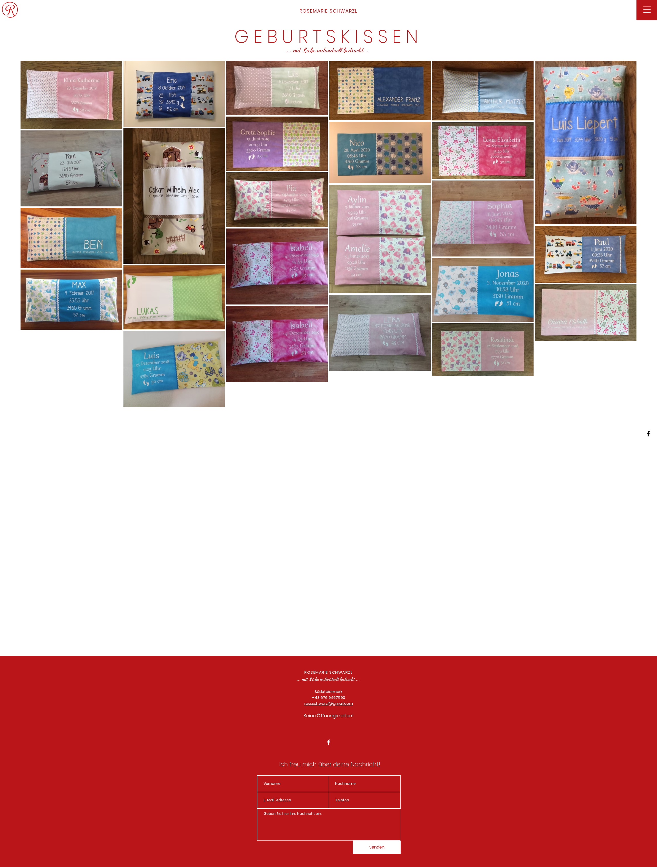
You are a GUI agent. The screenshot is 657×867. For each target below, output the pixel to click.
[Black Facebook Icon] (648, 433)
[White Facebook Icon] (328, 742)
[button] (647, 9)
